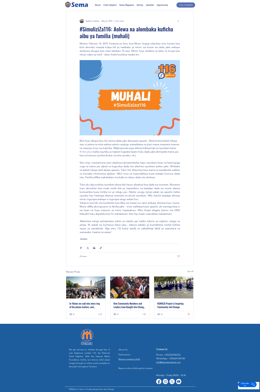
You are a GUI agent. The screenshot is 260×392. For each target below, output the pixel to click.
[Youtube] (178, 381)
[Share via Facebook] (81, 248)
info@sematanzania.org (168, 362)
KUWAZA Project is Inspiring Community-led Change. (170, 305)
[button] (139, 5)
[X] (172, 381)
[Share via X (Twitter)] (87, 248)
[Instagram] (165, 381)
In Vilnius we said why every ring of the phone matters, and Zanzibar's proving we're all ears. (84, 305)
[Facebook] (158, 381)
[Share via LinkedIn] (94, 248)
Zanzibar (83, 238)
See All (190, 271)
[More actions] (178, 21)
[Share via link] (101, 248)
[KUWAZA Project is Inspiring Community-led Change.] (173, 287)
